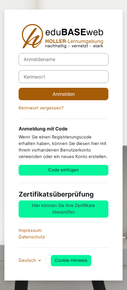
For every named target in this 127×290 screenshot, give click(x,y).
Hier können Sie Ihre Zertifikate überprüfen (63, 209)
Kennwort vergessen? (41, 108)
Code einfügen (63, 170)
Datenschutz (32, 237)
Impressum (30, 230)
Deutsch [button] (28, 260)
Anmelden (64, 94)
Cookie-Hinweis (71, 260)
